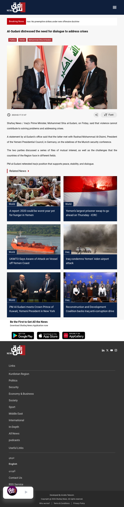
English (13, 465)
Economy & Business (21, 393)
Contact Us (15, 477)
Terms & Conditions (62, 503)
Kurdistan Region (19, 373)
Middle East (16, 413)
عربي (12, 458)
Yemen (22, 40)
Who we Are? (44, 503)
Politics (13, 40)
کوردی (12, 471)
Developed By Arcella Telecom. (62, 495)
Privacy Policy (79, 503)
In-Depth (14, 426)
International (16, 420)
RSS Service (16, 484)
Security (14, 387)
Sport (12, 407)
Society (13, 400)
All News (14, 433)
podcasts (14, 440)
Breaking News (16, 21)
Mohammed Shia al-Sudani (40, 40)
